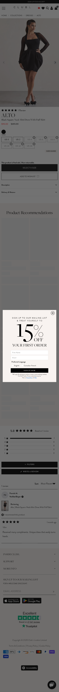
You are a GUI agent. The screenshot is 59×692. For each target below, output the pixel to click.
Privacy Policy (29, 377)
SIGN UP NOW (29, 370)
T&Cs (35, 377)
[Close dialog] (53, 313)
